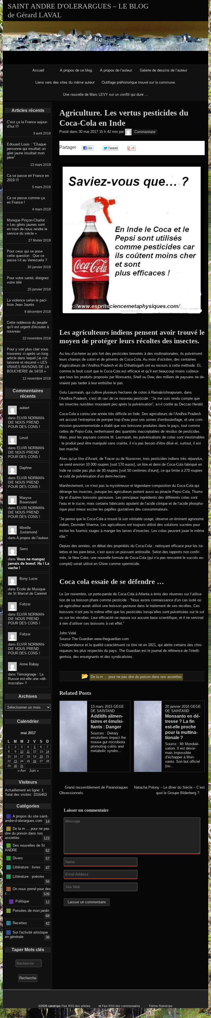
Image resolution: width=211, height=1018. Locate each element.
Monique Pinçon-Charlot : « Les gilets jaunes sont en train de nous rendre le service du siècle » (27, 226)
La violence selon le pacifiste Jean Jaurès (27, 302)
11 (28, 751)
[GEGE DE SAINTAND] (128, 132)
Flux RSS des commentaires (121, 1006)
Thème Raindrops (161, 1006)
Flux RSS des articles (76, 1006)
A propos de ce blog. (76, 70)
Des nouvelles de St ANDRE (25, 847)
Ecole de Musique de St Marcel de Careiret (27, 591)
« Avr (22, 771)
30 (15, 765)
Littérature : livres (26, 867)
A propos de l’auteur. (116, 70)
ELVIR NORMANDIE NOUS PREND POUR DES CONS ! (26, 422)
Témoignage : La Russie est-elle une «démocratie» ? (27, 678)
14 (47, 751)
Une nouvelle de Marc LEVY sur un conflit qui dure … (105, 94)
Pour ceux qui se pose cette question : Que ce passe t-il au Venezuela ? (27, 255)
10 (21, 751)
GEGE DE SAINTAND (107, 708)
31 (21, 765)
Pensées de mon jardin (31, 910)
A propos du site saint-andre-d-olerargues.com (26, 818)
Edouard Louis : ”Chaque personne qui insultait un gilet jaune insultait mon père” (26, 151)
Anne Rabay (29, 664)
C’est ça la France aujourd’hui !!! (27, 124)
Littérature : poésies (28, 876)
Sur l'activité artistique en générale (26, 934)
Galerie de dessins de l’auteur (163, 70)
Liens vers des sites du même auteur (65, 82)
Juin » (34, 771)
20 (41, 756)
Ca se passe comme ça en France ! (26, 200)
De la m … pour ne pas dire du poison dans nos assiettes (27, 833)
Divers (18, 858)
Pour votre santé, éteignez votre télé (28, 280)
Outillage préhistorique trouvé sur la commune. (139, 82)
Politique (22, 901)
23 (15, 761)
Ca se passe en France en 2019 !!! (28, 178)
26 (34, 761)
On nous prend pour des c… (28, 891)
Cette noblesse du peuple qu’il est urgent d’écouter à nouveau (28, 326)
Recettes (20, 923)
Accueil (38, 70)
